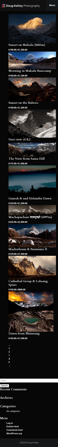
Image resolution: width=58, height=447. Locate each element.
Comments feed (14, 430)
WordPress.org (14, 433)
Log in (9, 423)
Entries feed (12, 426)
